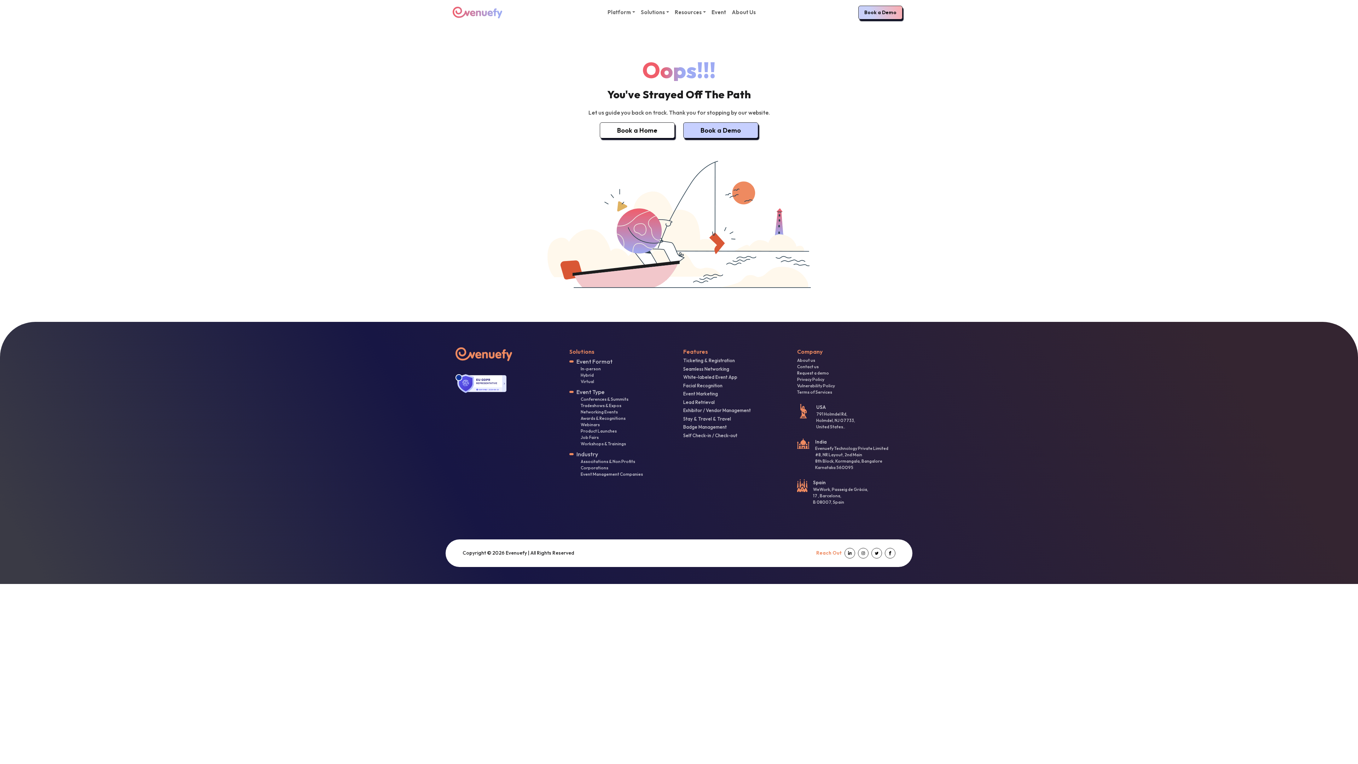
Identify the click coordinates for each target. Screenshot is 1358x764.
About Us (744, 12)
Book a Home (637, 130)
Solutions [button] (653, 12)
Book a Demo (880, 12)
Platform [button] (619, 12)
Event (719, 12)
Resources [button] (688, 12)
